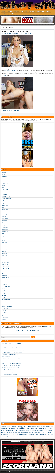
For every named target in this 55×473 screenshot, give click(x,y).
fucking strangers (5, 231)
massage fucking (5, 257)
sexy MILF (4, 75)
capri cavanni (43, 426)
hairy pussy (4, 238)
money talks (23, 432)
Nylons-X (3, 273)
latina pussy (4, 253)
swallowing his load (6, 299)
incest (3, 244)
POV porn (4, 282)
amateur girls (4, 172)
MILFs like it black (5, 264)
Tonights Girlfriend (5, 312)
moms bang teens (5, 266)
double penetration (5, 218)
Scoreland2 (4, 297)
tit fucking (4, 310)
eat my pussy (15, 428)
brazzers (34, 426)
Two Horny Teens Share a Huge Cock (9, 374)
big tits (11, 14)
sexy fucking (47, 434)
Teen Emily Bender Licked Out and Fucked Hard (12, 347)
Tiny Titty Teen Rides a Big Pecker (9, 372)
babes (3, 181)
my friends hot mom (29, 432)
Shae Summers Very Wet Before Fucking (10, 369)
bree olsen (38, 426)
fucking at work (21, 33)
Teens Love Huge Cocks (7, 306)
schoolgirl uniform (34, 434)
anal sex (3, 174)
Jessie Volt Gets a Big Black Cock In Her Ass (11, 363)
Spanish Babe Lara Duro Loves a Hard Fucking (11, 343)
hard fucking (16, 11)
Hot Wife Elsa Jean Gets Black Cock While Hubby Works (13, 350)
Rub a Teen (4, 290)
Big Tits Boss (4, 194)
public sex (24, 434)
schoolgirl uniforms (5, 293)
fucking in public (40, 11)
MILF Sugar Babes (5, 262)
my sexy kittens (36, 432)
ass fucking (13, 426)
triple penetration (5, 315)
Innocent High (4, 249)
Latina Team (4, 255)
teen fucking (5, 14)
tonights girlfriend (10, 436)
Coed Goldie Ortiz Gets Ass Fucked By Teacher (12, 365)
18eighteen (3, 426)
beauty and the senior (18, 426)
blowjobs (10, 11)
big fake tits (4, 33)
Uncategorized (5, 317)
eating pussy (32, 11)
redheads (3, 288)
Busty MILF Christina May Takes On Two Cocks (12, 352)
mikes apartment (7, 432)
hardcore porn (14, 430)
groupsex (48, 11)
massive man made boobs (10, 70)
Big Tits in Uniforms (6, 196)
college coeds (48, 426)
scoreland (42, 434)
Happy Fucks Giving (6, 356)
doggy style (24, 11)
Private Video (4, 284)
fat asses (4, 222)
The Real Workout (5, 308)
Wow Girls (4, 319)
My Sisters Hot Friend (6, 268)
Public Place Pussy (6, 286)
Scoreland (4, 295)
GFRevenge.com (5, 233)
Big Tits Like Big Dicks (6, 198)
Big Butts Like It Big (6, 183)
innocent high (27, 430)
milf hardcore (12, 432)
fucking (22, 428)
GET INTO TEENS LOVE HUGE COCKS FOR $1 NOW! (27, 330)
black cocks (4, 200)
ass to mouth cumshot (6, 178)
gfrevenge (44, 428)
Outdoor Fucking (5, 277)
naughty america (43, 432)
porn (2, 279)
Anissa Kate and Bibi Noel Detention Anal (10, 361)
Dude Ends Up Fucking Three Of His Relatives (11, 345)
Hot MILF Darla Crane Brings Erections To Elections (12, 358)
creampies (4, 207)
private (12, 434)
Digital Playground (5, 214)
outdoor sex (7, 434)
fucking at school (5, 224)
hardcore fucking (5, 430)
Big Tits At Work (10, 33)
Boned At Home (5, 205)
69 (5, 426)
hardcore (49, 428)
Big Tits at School (5, 189)
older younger (31, 33)
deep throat (4, 211)
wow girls (16, 436)
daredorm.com (5, 209)
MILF (26, 33)
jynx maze (37, 430)
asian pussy (4, 176)
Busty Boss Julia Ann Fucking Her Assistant (15, 31)
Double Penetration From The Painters (10, 354)
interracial (4, 251)
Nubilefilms (4, 271)
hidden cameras (5, 242)
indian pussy (4, 246)
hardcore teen (21, 430)
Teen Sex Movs (5, 304)
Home (3, 11)
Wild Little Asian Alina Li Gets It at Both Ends (11, 367)
